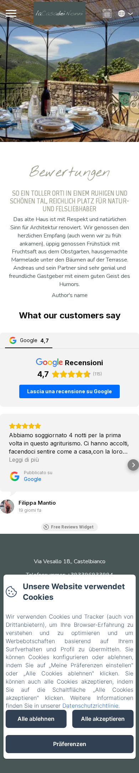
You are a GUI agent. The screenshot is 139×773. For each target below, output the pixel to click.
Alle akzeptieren (103, 718)
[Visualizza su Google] (7, 506)
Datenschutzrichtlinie (90, 705)
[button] (5, 465)
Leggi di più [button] (24, 459)
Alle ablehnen (36, 718)
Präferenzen (69, 743)
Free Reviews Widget (72, 527)
